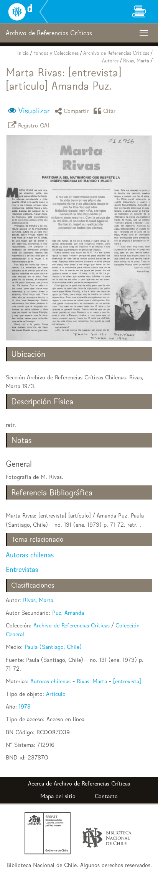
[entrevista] (127, 681)
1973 (25, 706)
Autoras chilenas (30, 554)
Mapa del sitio (58, 796)
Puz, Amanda (68, 612)
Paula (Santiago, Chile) (53, 646)
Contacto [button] (106, 796)
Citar (109, 111)
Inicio (23, 53)
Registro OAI (34, 125)
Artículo (56, 693)
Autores (110, 60)
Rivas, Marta (136, 60)
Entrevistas (22, 569)
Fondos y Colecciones (56, 53)
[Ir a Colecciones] (138, 11)
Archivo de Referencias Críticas (116, 53)
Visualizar (34, 111)
